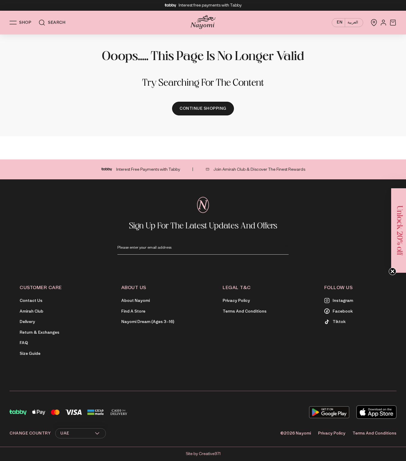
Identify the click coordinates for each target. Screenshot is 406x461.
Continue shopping (203, 108)
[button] (398, 230)
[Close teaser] (392, 271)
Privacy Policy (331, 433)
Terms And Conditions (374, 433)
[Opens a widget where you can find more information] (383, 450)
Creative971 (210, 453)
